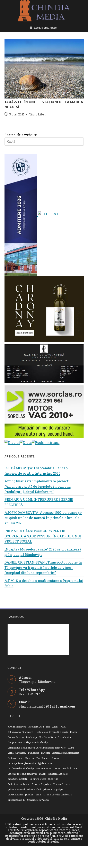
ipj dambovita (45, 763)
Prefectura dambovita (19, 784)
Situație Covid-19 (16, 800)
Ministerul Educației (58, 773)
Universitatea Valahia (38, 800)
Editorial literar (16, 758)
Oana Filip (53, 779)
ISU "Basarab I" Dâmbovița (21, 768)
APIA (63, 726)
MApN (42, 773)
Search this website (21, 135)
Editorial (45, 752)
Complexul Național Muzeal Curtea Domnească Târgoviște (37, 747)
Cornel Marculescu (17, 752)
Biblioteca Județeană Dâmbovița (52, 732)
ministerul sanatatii (18, 779)
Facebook (16, 616)
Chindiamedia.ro (47, 737)
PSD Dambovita (15, 794)
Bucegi (73, 732)
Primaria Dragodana (41, 784)
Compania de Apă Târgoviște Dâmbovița (28, 742)
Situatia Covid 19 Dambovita (57, 794)
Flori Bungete (43, 758)
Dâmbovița (33, 752)
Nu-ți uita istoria (38, 779)
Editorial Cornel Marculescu (66, 752)
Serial (38, 794)
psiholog (29, 794)
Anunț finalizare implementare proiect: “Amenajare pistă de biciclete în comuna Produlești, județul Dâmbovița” (38, 486)
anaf (48, 726)
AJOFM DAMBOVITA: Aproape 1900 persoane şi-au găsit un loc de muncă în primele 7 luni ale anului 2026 (43, 517)
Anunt (55, 726)
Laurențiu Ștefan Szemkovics (22, 773)
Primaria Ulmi (34, 789)
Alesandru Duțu (36, 726)
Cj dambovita (64, 737)
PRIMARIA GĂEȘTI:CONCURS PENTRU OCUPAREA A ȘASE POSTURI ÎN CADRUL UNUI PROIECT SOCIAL (43, 536)
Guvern (55, 758)
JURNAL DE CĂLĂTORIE (65, 768)
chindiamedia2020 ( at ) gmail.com (47, 706)
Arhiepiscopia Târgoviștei (21, 732)
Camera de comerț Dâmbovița (22, 737)
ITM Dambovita (43, 768)
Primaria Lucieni (61, 784)
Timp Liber (37, 114)
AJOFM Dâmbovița (17, 726)
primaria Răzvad (16, 789)
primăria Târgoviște (53, 789)
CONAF (71, 747)
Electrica (29, 758)
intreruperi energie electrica (22, 763)
